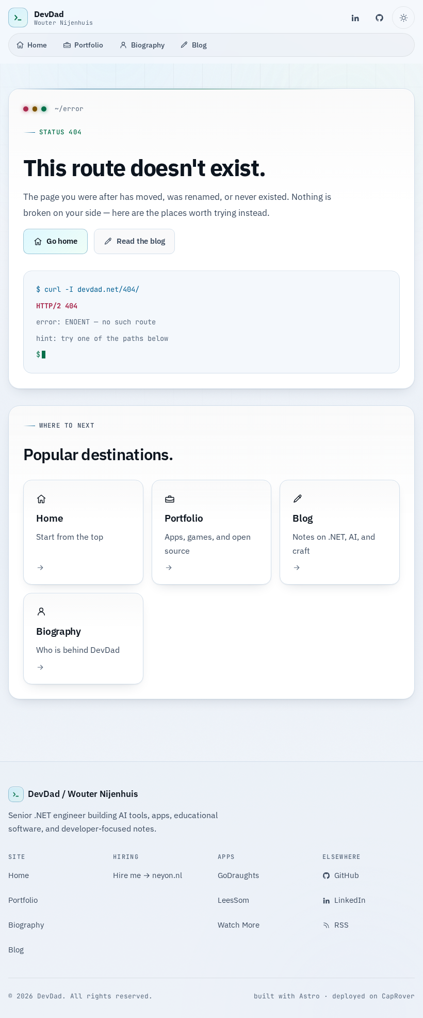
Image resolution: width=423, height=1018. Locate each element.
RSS (341, 925)
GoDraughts (238, 875)
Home (37, 45)
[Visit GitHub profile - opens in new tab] (379, 17)
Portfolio (88, 45)
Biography (148, 45)
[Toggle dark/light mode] (403, 17)
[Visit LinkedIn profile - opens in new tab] (355, 17)
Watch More (238, 925)
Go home (61, 241)
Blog (199, 45)
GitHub (346, 875)
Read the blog (141, 241)
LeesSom (233, 900)
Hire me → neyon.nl (147, 875)
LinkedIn (350, 900)
